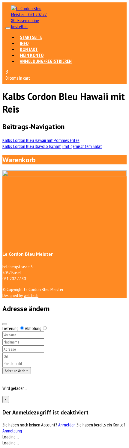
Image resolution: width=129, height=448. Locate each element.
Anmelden (67, 425)
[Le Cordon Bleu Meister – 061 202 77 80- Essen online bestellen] (29, 26)
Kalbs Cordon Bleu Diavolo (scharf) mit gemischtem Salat (52, 146)
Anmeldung (12, 431)
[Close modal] (4, 324)
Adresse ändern (16, 370)
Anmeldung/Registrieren (46, 61)
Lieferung (10, 328)
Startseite (31, 37)
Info (24, 43)
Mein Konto (32, 55)
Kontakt (29, 49)
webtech (31, 295)
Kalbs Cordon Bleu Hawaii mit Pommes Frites (41, 140)
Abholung (33, 328)
